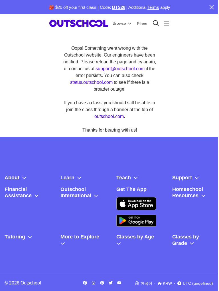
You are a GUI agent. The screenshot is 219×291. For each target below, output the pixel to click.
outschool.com (109, 116)
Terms (153, 7)
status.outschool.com (91, 82)
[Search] (155, 23)
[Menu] (166, 23)
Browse (119, 23)
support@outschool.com (120, 68)
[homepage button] (78, 23)
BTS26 (118, 7)
